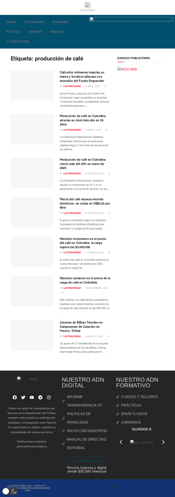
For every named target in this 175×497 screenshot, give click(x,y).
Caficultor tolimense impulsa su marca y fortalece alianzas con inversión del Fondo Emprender (82, 76)
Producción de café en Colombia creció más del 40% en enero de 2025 (83, 163)
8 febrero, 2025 (94, 173)
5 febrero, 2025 (94, 213)
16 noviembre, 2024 (96, 287)
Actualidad (34, 22)
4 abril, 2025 (92, 86)
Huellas (57, 31)
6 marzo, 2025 (93, 129)
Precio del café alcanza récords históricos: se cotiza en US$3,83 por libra (85, 203)
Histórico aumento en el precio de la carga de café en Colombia (85, 280)
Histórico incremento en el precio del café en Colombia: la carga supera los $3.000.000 (83, 242)
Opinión (35, 31)
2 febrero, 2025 (94, 252)
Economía (60, 22)
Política (13, 31)
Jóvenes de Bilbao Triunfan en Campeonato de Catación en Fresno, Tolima (81, 326)
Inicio (11, 22)
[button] (121, 442)
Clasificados (17, 41)
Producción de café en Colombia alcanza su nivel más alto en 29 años (83, 120)
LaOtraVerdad (72, 86)
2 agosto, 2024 (94, 336)
